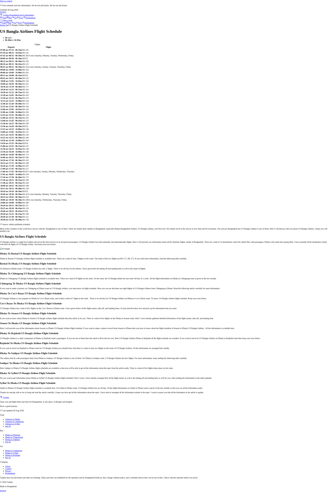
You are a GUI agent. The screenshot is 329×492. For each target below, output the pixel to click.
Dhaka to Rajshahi (12, 455)
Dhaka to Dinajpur (12, 435)
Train (4, 18)
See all (8, 426)
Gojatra (5, 397)
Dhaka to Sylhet (11, 453)
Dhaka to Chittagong (13, 451)
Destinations (30, 18)
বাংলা (4, 12)
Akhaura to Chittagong (14, 422)
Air (15, 18)
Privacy (8, 471)
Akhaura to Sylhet (12, 424)
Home (2, 25)
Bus (10, 18)
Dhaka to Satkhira (12, 440)
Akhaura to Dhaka (12, 419)
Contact (8, 469)
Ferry (21, 18)
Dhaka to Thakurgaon (14, 437)
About (7, 466)
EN (1, 12)
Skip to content (6, 1)
